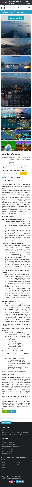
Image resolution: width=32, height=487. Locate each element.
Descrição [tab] (5, 178)
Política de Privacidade (8, 444)
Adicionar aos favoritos (12, 167)
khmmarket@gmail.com (16, 434)
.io (17, 467)
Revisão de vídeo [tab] (15, 178)
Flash (18, 462)
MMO (5, 412)
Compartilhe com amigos (11, 174)
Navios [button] (13, 412)
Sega (3, 464)
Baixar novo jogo (7, 451)
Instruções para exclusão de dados (12, 446)
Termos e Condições (8, 442)
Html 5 (4, 462)
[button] (18, 7)
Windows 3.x (20, 466)
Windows (4, 466)
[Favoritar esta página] (25, 2)
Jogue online (16, 18)
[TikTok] (14, 481)
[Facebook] (20, 481)
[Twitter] (17, 481)
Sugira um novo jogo (8, 449)
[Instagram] (12, 481)
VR (3, 469)
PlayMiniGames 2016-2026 (9, 477)
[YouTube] (9, 481)
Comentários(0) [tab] (9, 181)
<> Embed (24, 167)
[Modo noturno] (23, 173)
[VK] (22, 481)
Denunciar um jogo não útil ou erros (15, 170)
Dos (18, 464)
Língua (6, 2)
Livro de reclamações (8, 453)
